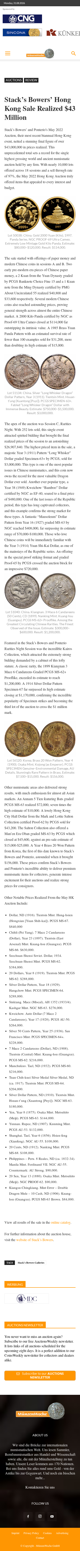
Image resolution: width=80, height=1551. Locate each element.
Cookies (47, 1533)
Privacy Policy (31, 1533)
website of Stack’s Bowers (34, 1239)
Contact (40, 1537)
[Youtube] (52, 1516)
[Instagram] (40, 1516)
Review (31, 80)
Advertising (62, 1533)
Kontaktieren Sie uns (40, 1487)
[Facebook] (28, 1516)
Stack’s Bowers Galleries (31, 1262)
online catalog (60, 1222)
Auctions (14, 80)
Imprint (15, 1533)
